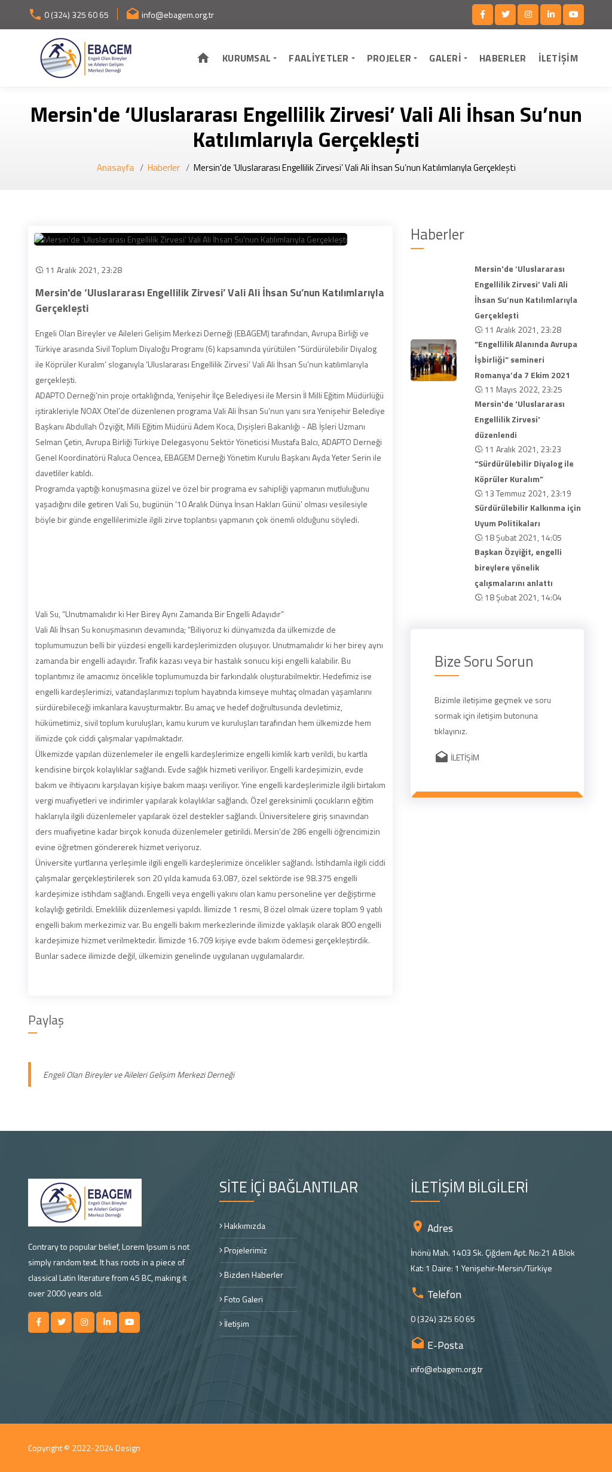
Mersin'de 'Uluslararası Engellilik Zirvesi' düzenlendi (520, 419)
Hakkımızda (243, 1225)
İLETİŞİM (558, 58)
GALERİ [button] (445, 58)
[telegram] (505, 14)
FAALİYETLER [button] (318, 58)
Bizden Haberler (252, 1274)
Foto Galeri (242, 1299)
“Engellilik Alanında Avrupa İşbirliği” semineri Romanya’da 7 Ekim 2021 (526, 359)
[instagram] (528, 14)
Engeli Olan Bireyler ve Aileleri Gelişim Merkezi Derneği (138, 1074)
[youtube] (573, 14)
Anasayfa (115, 167)
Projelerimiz (244, 1250)
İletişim (235, 1323)
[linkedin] (550, 14)
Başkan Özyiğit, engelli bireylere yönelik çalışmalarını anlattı (518, 567)
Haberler (164, 167)
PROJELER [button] (389, 58)
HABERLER (502, 58)
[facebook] (482, 14)
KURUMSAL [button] (246, 58)
